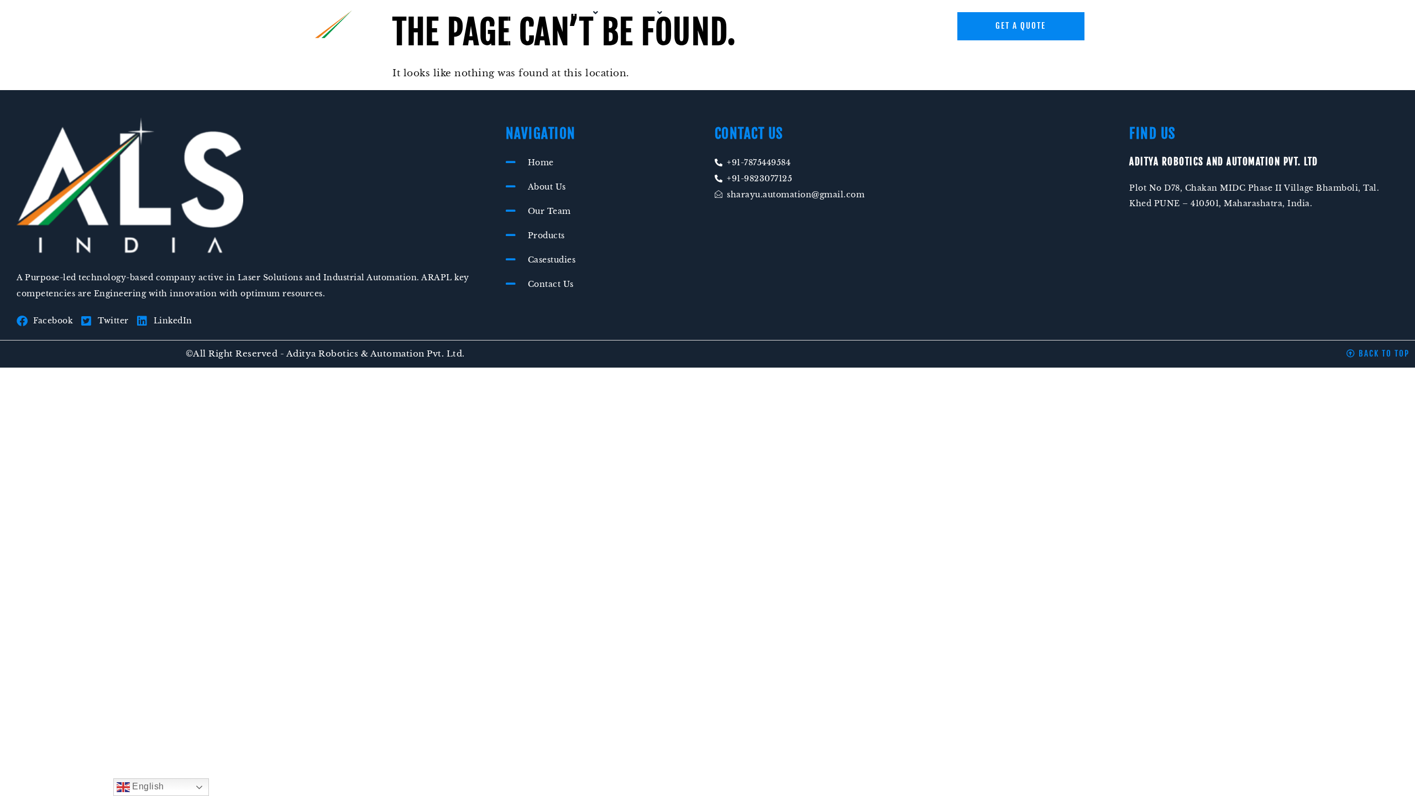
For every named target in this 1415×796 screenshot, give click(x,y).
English (147, 786)
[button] (576, 12)
